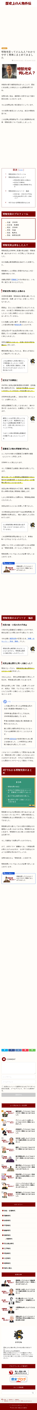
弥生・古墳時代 (9, 1210)
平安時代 (7, 1225)
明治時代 (7, 1253)
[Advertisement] (18, 26)
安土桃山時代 (9, 1243)
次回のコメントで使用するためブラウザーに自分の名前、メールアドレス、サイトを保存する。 (18, 1088)
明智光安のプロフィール (17, 174)
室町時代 (7, 1235)
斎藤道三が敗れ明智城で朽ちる (23, 185)
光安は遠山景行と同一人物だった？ (23, 197)
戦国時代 (4, 48)
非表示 (21, 170)
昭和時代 (7, 1263)
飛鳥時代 (7, 1215)
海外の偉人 (8, 1268)
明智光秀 (18, 325)
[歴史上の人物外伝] (18, 5)
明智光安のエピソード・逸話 (19, 191)
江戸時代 (7, 1248)
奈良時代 (7, 1220)
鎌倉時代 (7, 1230)
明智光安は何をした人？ (17, 177)
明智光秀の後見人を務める (22, 180)
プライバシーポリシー (17, 1405)
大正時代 (7, 1258)
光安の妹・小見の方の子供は (23, 194)
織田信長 (13, 638)
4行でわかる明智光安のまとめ (19, 202)
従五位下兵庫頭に (19, 182)
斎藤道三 (14, 279)
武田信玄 (13, 739)
